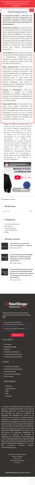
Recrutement (9, 226)
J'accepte (31, 10)
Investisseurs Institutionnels (13, 354)
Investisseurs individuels (11, 366)
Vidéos (7, 232)
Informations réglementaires (17, 454)
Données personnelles (17, 460)
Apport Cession (10, 388)
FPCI (7, 391)
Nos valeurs (8, 344)
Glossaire (9, 396)
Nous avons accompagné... (12, 374)
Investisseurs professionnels (13, 369)
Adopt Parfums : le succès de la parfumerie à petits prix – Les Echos (21, 244)
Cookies (17, 462)
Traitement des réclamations (13, 357)
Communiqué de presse (12, 224)
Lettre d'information (11, 230)
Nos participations (10, 228)
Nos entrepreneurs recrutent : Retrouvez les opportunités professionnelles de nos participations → (16, 4)
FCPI (7, 393)
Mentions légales (17, 456)
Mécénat (7, 349)
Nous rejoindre (9, 376)
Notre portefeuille (10, 371)
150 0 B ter (9, 386)
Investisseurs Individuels (11, 352)
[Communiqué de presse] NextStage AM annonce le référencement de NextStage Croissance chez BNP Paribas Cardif (21, 258)
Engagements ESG (10, 347)
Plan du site (17, 458)
